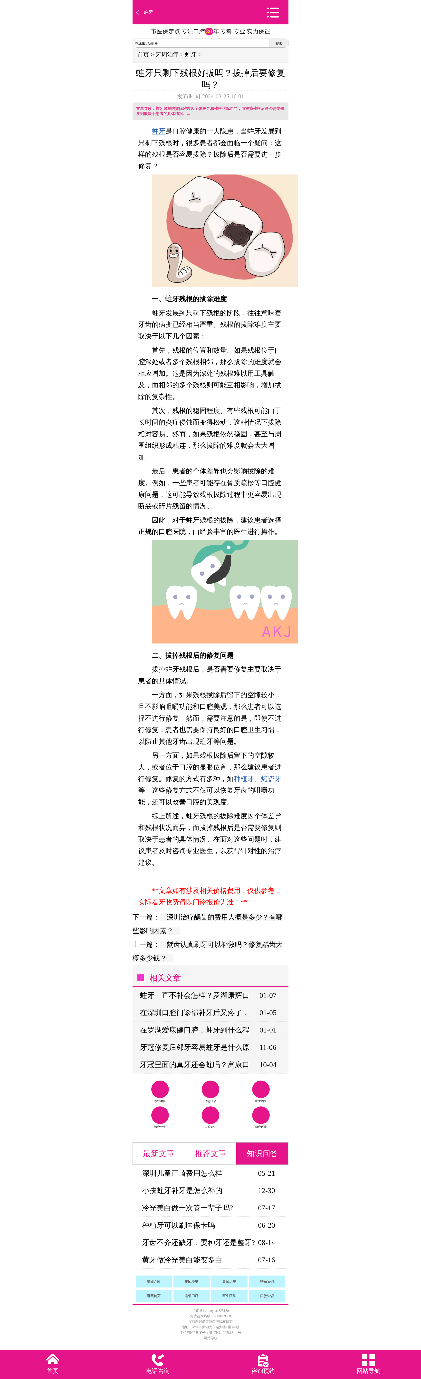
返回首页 (154, 1296)
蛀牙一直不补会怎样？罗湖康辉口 (194, 995)
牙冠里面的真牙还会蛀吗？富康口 (194, 1065)
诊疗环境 (261, 1127)
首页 (143, 54)
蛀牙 (148, 12)
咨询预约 (263, 1371)
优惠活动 (210, 1101)
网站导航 (210, 1338)
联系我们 (267, 1281)
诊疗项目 (160, 1101)
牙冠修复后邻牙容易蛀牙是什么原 (194, 1047)
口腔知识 (210, 1127)
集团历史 (229, 1281)
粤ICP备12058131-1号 (225, 1333)
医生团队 (261, 1101)
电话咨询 (158, 1371)
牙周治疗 (167, 54)
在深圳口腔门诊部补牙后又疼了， (194, 1013)
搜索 (279, 43)
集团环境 (191, 1281)
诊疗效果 (160, 1127)
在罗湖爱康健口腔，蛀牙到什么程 (194, 1030)
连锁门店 (191, 1296)
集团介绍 (154, 1281)
